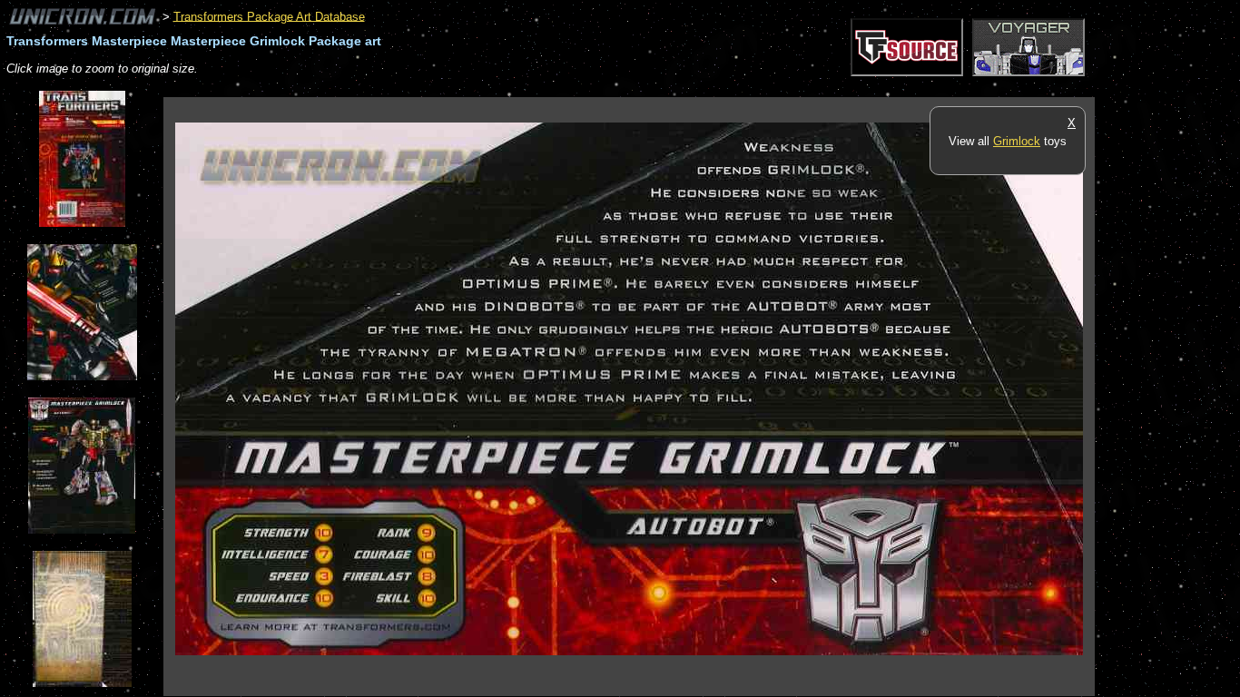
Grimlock (1016, 141)
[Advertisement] (493, 87)
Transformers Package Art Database (269, 16)
